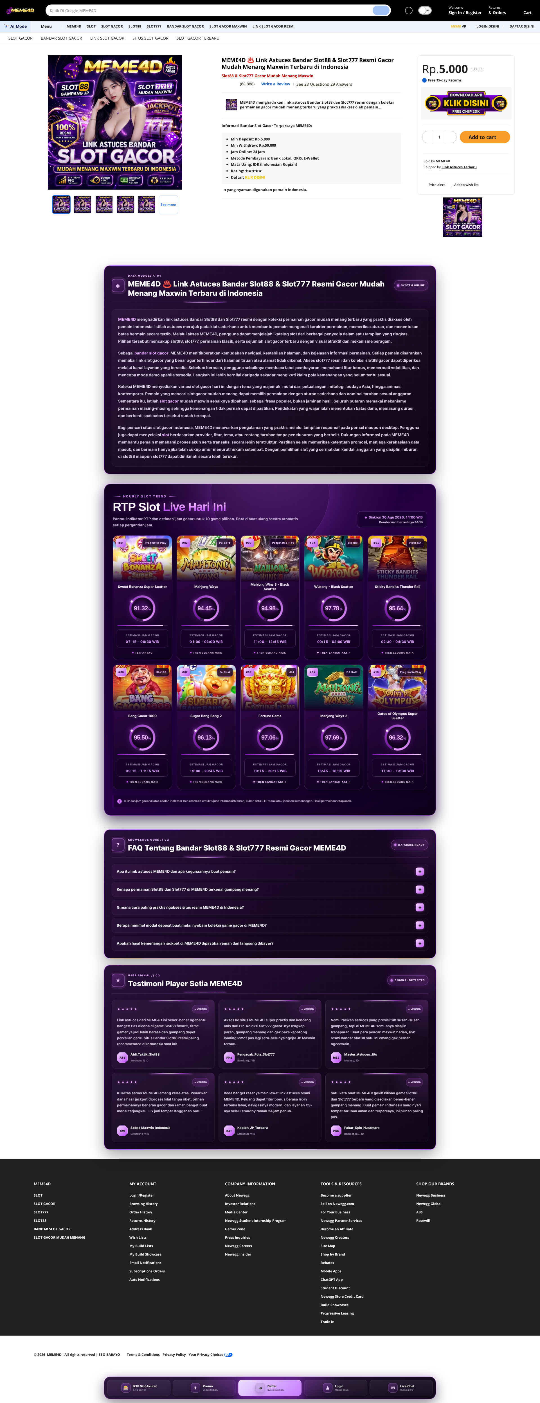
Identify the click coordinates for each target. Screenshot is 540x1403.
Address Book (140, 1229)
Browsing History (143, 1203)
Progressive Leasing (337, 1313)
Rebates (327, 1262)
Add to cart (483, 137)
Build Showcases (334, 1304)
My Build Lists (141, 1245)
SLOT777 (41, 1212)
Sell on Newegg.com (337, 1203)
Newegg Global (429, 1203)
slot (165, 434)
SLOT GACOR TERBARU (198, 38)
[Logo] (20, 10)
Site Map (328, 1245)
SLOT (38, 1195)
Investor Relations (240, 1203)
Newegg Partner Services (341, 1220)
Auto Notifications (144, 1279)
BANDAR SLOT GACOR (61, 38)
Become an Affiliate (337, 1229)
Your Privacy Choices (206, 1354)
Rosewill (423, 1220)
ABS (419, 1212)
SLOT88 (40, 1220)
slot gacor (169, 401)
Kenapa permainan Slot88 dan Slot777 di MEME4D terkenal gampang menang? (188, 889)
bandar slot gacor (151, 353)
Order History (140, 1212)
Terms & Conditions (143, 1354)
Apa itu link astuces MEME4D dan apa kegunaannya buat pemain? (176, 871)
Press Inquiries (237, 1237)
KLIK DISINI (255, 177)
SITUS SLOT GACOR (150, 38)
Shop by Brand (333, 1254)
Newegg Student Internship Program (256, 1220)
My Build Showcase (145, 1254)
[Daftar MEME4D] (466, 103)
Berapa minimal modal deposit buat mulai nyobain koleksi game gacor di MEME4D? (192, 925)
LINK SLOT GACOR (107, 38)
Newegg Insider (238, 1254)
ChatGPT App (332, 1279)
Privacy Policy (174, 1354)
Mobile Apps (331, 1271)
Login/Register (141, 1195)
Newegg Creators (335, 1237)
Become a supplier (336, 1195)
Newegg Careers (238, 1245)
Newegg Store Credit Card (342, 1296)
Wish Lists (138, 1237)
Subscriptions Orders (147, 1271)
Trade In (327, 1321)
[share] (197, 62)
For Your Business (335, 1212)
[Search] (381, 10)
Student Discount (335, 1288)
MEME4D (127, 319)
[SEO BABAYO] (463, 217)
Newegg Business (431, 1195)
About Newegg (237, 1195)
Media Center (236, 1212)
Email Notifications (145, 1262)
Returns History (142, 1220)
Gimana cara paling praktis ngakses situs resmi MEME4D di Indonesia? (180, 907)
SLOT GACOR (20, 38)
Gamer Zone (235, 1229)
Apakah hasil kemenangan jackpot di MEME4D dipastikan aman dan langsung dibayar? (195, 943)
